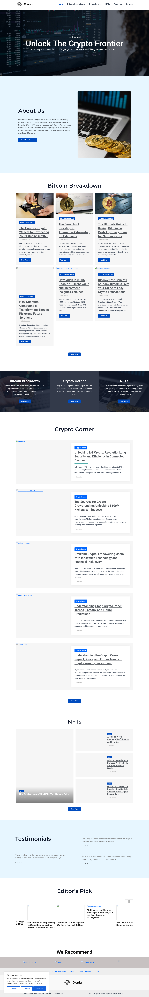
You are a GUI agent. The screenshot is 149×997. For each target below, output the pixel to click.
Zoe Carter (79, 477)
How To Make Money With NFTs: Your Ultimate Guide (44, 794)
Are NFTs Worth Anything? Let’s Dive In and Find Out (118, 739)
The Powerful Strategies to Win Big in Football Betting (30, 923)
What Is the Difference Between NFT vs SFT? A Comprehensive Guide (117, 764)
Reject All (27, 988)
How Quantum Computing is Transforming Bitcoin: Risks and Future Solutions (34, 309)
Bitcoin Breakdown (76, 4)
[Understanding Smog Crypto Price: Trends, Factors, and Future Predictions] (24, 595)
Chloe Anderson (25, 239)
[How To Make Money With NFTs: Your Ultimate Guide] (44, 766)
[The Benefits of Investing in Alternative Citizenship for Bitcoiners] (74, 204)
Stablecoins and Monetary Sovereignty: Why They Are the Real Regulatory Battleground (59, 914)
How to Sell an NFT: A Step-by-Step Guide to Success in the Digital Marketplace (117, 790)
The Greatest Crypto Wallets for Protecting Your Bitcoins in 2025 (34, 232)
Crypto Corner (95, 4)
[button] (131, 901)
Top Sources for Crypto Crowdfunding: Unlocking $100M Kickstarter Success (96, 505)
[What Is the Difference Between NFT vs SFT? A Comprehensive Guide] (90, 765)
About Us (118, 4)
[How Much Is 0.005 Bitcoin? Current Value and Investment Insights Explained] (67, 268)
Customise (13, 988)
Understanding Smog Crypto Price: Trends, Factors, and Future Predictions (98, 610)
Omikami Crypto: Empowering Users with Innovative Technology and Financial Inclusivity (99, 558)
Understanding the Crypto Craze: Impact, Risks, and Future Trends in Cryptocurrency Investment (98, 659)
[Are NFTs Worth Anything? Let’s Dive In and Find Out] (90, 740)
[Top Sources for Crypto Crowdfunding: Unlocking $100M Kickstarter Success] (29, 491)
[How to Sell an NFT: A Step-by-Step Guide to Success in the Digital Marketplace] (90, 791)
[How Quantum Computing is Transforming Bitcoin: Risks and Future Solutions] (35, 279)
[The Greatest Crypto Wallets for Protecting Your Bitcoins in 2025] (35, 205)
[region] (26, 982)
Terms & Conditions (76, 971)
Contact (129, 4)
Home (60, 4)
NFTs (107, 4)
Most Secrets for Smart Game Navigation (87, 923)
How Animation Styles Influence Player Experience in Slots (119, 926)
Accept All (39, 988)
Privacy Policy (60, 971)
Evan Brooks (112, 771)
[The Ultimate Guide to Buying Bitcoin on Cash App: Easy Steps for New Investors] (113, 204)
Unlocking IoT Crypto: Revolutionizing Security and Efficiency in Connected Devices (100, 456)
